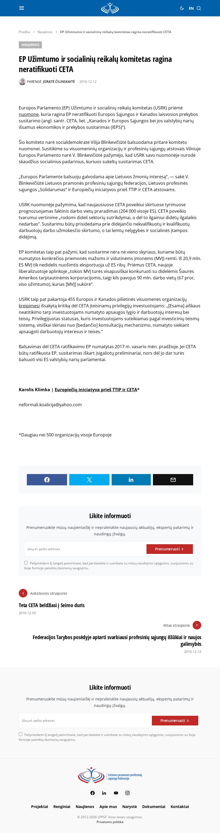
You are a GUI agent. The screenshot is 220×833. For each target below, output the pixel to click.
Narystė (129, 806)
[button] (21, 8)
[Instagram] (127, 793)
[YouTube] (116, 793)
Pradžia (24, 32)
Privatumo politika (110, 822)
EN (191, 8)
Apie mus (108, 806)
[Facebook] (92, 793)
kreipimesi (29, 306)
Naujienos (45, 32)
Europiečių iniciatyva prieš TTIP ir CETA (96, 390)
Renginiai (61, 806)
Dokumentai (153, 806)
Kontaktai (180, 806)
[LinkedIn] (104, 793)
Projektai (39, 806)
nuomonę (29, 114)
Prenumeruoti (167, 548)
